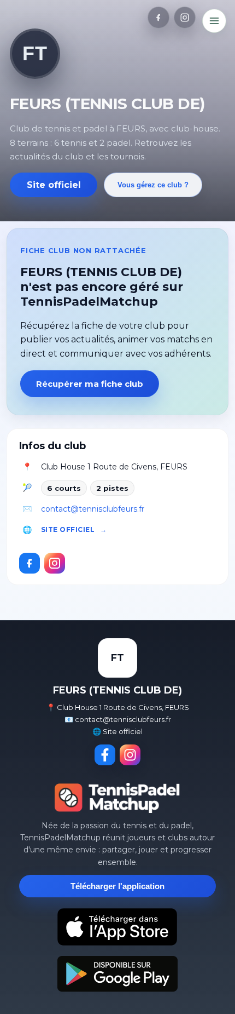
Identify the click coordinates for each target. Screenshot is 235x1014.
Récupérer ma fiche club (89, 384)
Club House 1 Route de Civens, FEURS (114, 467)
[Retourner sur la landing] (117, 797)
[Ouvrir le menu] (214, 21)
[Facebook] (158, 17)
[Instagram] (185, 17)
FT (34, 53)
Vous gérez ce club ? (153, 185)
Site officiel (54, 185)
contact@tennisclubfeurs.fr (92, 509)
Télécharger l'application (117, 886)
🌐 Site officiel (117, 731)
